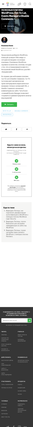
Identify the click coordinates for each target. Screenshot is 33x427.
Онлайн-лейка (22, 391)
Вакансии (4, 410)
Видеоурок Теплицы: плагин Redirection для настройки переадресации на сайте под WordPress (16, 224)
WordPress (8, 114)
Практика (4, 334)
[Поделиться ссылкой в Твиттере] (6, 129)
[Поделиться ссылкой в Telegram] (27, 129)
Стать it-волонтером (7, 384)
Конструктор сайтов (7, 360)
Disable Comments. (18, 79)
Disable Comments (21, 111)
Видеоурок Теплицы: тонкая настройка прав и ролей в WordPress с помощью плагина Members (17, 233)
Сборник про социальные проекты (5, 340)
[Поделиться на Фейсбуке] (16, 129)
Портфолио (4, 413)
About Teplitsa (5, 417)
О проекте (4, 404)
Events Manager (14, 93)
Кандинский (21, 387)
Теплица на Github (6, 387)
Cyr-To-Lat (5, 79)
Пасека (20, 394)
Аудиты (20, 384)
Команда (3, 407)
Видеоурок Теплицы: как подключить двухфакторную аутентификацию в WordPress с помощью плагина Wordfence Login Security (17, 215)
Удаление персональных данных (22, 410)
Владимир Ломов (7, 45)
